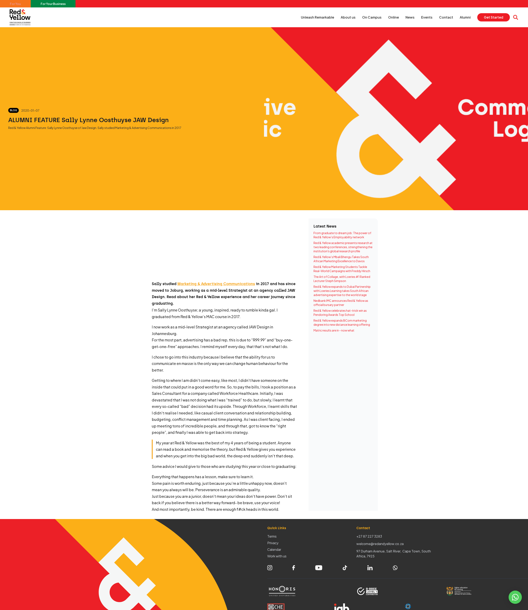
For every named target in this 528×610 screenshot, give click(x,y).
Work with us (276, 556)
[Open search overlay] (515, 17)
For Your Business (53, 4)
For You (15, 4)
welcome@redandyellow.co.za (380, 544)
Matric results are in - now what (334, 330)
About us (348, 17)
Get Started (493, 17)
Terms (272, 536)
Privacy (272, 543)
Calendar (274, 549)
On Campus (372, 17)
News (410, 17)
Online (393, 17)
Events (427, 17)
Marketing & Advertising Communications (216, 284)
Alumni (465, 17)
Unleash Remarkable (317, 17)
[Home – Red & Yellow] (21, 17)
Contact (446, 17)
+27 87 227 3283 (369, 536)
